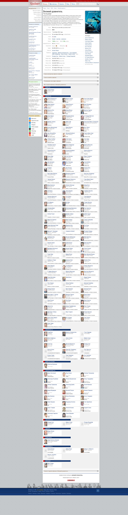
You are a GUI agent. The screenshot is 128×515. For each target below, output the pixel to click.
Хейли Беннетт (88, 44)
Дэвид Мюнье (88, 50)
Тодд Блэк (54, 52)
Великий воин (32, 42)
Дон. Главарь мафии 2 (33, 75)
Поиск (55, 489)
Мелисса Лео (88, 48)
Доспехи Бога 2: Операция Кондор (34, 71)
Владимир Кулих (89, 55)
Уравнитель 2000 (32, 30)
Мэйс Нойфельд (56, 54)
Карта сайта (46, 489)
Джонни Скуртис (89, 51)
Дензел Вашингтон (89, 37)
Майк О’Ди (87, 60)
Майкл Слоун (72, 54)
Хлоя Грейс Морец (89, 41)
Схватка (31, 63)
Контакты (52, 489)
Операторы (53, 493)
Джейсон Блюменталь (63, 52)
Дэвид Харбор (88, 43)
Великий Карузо (32, 49)
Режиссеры (35, 493)
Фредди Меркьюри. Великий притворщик (35, 33)
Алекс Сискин (64, 54)
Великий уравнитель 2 (33, 27)
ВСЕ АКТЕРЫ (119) (89, 64)
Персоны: (30, 493)
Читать (73, 4)
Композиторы (58, 493)
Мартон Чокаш (88, 39)
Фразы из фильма (37, 14)
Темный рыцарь (32, 56)
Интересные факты (37, 10)
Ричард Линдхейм (71, 56)
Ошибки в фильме (37, 12)
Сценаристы (48, 493)
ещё (77, 54)
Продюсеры (43, 493)
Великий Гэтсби (32, 40)
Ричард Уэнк (55, 56)
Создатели (38, 15)
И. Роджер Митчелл (89, 57)
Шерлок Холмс (32, 78)
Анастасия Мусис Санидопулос (92, 62)
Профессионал (32, 68)
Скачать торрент (37, 19)
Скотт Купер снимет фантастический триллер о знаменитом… (34, 105)
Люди (68, 4)
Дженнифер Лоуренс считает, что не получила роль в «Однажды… (35, 91)
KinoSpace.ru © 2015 (32, 489)
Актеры (38, 493)
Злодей (31, 65)
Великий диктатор (32, 37)
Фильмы (45, 4)
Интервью (48, 491)
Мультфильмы (53, 4)
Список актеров (37, 17)
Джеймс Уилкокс (89, 59)
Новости (43, 491)
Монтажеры (69, 493)
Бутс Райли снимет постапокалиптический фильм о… (35, 110)
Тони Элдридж (73, 52)
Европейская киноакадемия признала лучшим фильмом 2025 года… (34, 85)
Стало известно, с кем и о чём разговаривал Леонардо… (35, 100)
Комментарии (38, 20)
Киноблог (52, 491)
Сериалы (61, 4)
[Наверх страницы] (97, 490)
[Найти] (98, 4)
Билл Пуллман (88, 46)
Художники (64, 493)
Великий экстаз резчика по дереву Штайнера (34, 45)
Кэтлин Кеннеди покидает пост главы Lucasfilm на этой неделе (35, 96)
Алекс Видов (88, 53)
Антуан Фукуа (55, 50)
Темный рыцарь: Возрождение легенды (33, 59)
